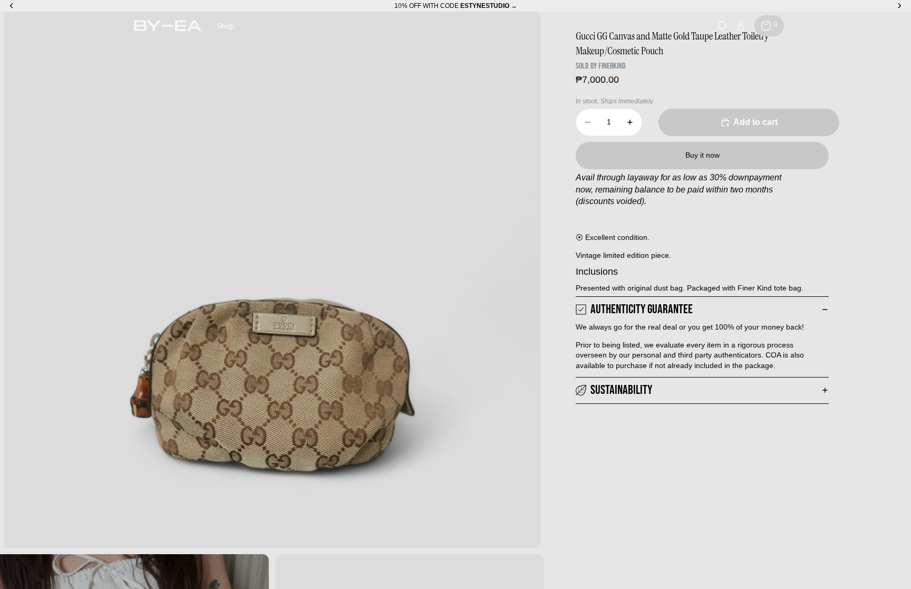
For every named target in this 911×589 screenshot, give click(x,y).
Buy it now (702, 155)
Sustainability (621, 390)
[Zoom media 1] (272, 280)
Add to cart (755, 122)
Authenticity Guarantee (641, 309)
